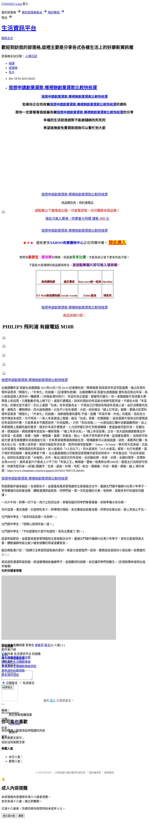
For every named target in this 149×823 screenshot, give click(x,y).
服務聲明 (109, 772)
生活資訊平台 (18, 28)
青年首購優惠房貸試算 (16, 657)
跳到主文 (7, 38)
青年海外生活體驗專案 (16, 661)
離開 (21, 815)
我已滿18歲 (9, 815)
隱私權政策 (95, 772)
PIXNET (47, 772)
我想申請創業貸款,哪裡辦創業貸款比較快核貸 (53, 87)
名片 (12, 72)
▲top (4, 654)
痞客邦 (39, 645)
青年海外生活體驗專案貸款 (18, 666)
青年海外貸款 (10, 675)
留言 (47, 645)
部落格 (13, 67)
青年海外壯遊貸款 (13, 670)
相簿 (12, 63)
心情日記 (31, 56)
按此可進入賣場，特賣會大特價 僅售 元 (77, 218)
